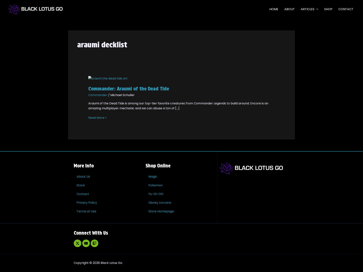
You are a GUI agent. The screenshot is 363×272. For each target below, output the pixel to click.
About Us (83, 176)
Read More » (97, 117)
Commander (97, 95)
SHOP (328, 9)
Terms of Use (86, 211)
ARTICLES (307, 9)
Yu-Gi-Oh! (156, 194)
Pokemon (155, 185)
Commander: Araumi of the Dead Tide (128, 89)
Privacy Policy (87, 202)
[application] (316, 9)
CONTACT (345, 9)
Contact (83, 194)
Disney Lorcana (159, 202)
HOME (273, 9)
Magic (152, 176)
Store (81, 185)
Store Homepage (161, 211)
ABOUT (289, 9)
